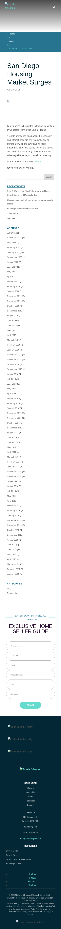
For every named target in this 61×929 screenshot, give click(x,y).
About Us (30, 792)
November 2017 (14, 418)
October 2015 (13, 530)
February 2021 (13, 247)
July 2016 (11, 491)
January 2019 (13, 350)
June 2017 (12, 442)
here (38, 161)
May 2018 (11, 389)
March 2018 (12, 398)
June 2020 (12, 267)
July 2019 (11, 320)
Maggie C (11, 218)
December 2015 (14, 520)
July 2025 (11, 233)
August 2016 (12, 486)
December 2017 (14, 413)
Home (12, 34)
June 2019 (12, 325)
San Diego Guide (13, 864)
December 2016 (14, 471)
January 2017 (13, 466)
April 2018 (11, 393)
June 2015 (12, 549)
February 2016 (13, 510)
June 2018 (12, 384)
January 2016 (13, 515)
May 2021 (11, 242)
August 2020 (12, 262)
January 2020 (13, 291)
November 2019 (14, 301)
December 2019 (14, 296)
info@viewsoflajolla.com (30, 838)
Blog (11, 41)
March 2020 (12, 281)
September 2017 (14, 428)
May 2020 (11, 272)
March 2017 (12, 457)
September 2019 (14, 311)
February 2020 (13, 286)
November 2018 (14, 359)
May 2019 (11, 330)
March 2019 (12, 340)
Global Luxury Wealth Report (19, 859)
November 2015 (14, 525)
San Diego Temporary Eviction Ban (22, 208)
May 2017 (11, 447)
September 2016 (14, 481)
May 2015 (11, 554)
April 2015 (11, 559)
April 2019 (11, 335)
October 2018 (13, 364)
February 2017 (13, 462)
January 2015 (13, 574)
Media (30, 796)
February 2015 (13, 569)
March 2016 (12, 506)
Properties (30, 801)
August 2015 (12, 540)
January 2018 (13, 408)
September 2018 (14, 369)
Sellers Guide (12, 855)
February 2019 (13, 345)
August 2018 (12, 374)
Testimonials (12, 593)
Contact (30, 805)
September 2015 (14, 535)
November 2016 (14, 476)
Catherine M (12, 213)
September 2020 (14, 257)
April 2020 (11, 277)
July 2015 (11, 545)
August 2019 (12, 315)
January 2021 (13, 252)
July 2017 (11, 437)
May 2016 (11, 496)
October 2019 (13, 306)
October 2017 (13, 423)
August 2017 (12, 432)
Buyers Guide (12, 851)
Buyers (30, 788)
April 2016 (11, 501)
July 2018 (11, 379)
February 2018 (13, 403)
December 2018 (14, 355)
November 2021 (14, 238)
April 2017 (11, 452)
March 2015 (12, 564)
